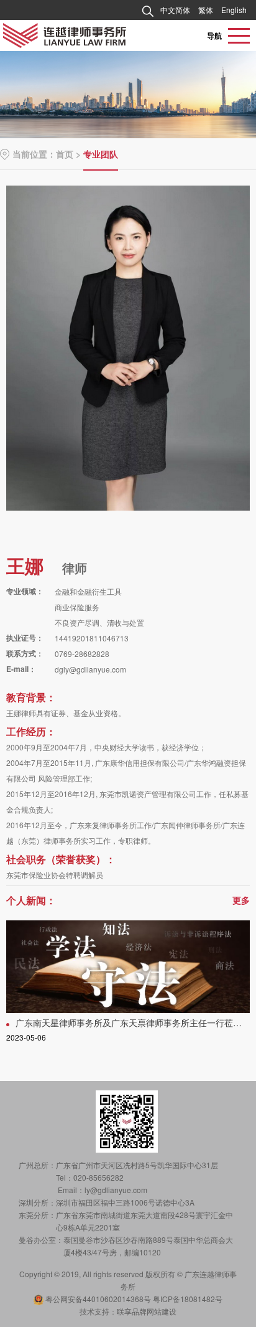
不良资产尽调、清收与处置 (99, 622)
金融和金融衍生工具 (88, 591)
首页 (64, 154)
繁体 (205, 9)
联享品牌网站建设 (146, 1311)
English (234, 9)
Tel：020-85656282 (90, 1177)
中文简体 (175, 9)
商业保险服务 (77, 607)
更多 (241, 900)
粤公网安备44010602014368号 (98, 1298)
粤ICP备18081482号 (187, 1298)
